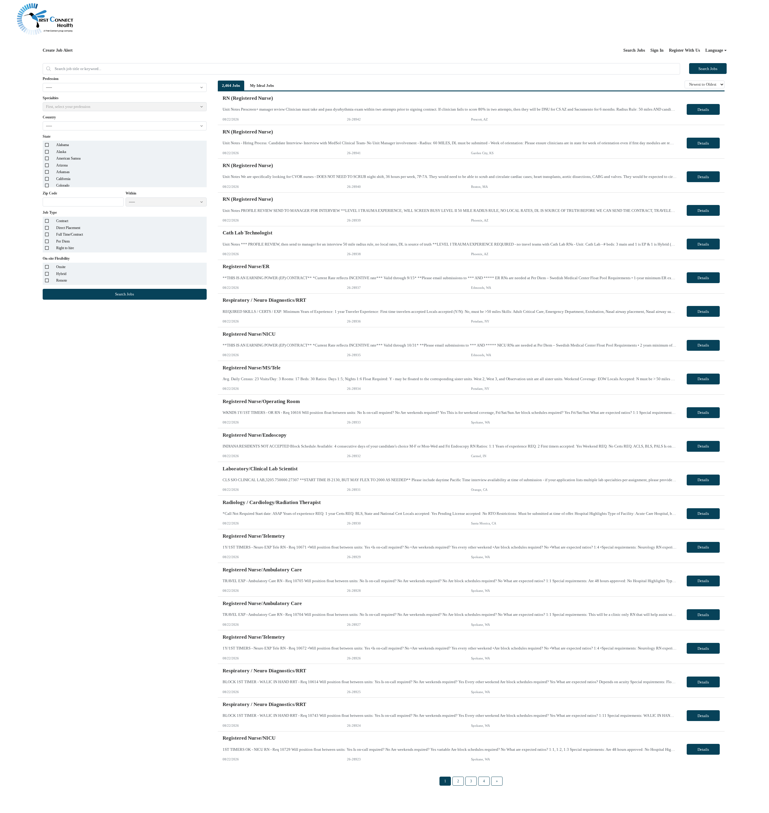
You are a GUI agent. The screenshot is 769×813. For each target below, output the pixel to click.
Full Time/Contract (69, 234)
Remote (61, 280)
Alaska (61, 152)
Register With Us (684, 50)
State (46, 136)
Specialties (51, 98)
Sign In (657, 50)
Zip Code (50, 193)
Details (703, 109)
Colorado (62, 185)
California (63, 179)
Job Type (50, 212)
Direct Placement (68, 228)
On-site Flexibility (56, 258)
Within (131, 193)
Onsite (60, 267)
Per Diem (63, 241)
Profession (51, 79)
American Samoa (68, 158)
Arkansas (63, 172)
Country (49, 117)
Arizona (62, 165)
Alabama (62, 145)
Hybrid (61, 274)
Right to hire (65, 248)
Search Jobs (634, 50)
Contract (62, 221)
